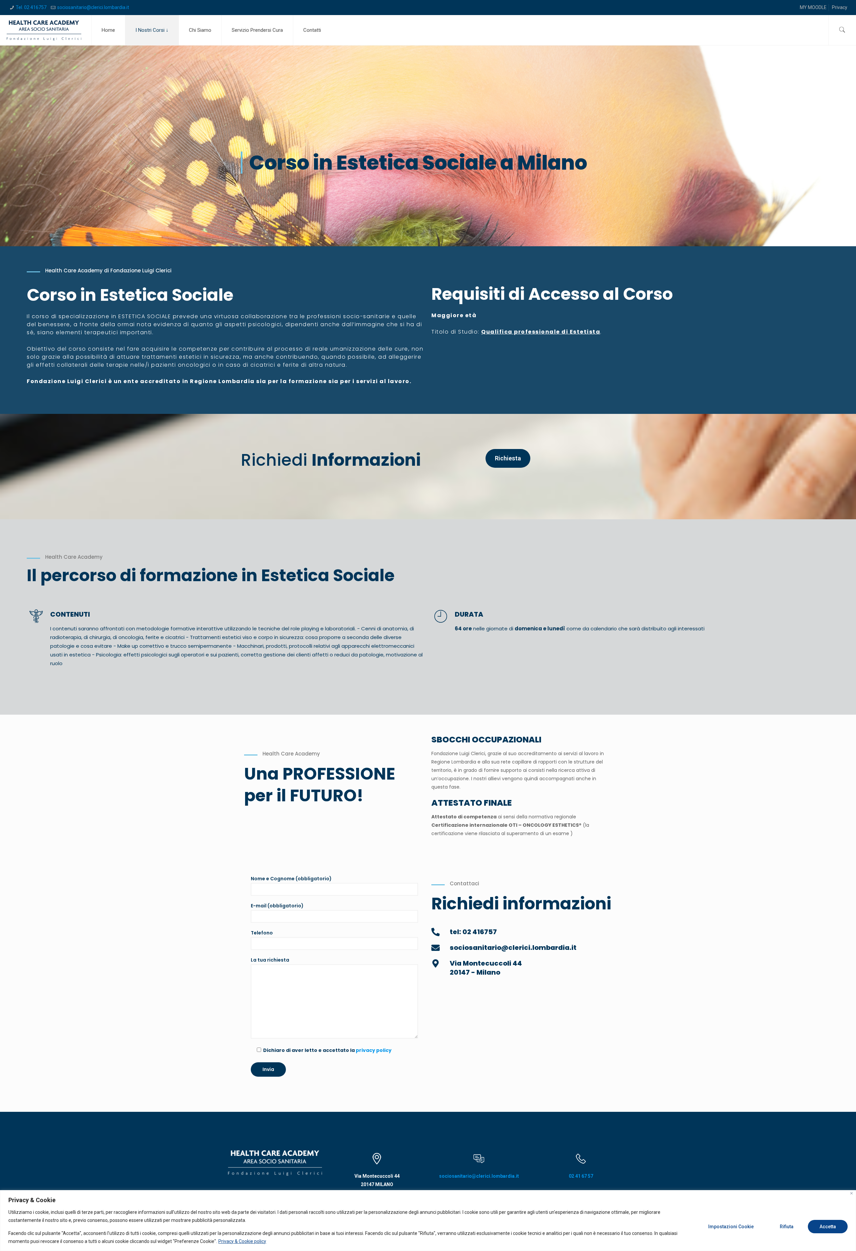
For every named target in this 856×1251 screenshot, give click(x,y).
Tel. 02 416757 (31, 7)
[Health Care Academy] (44, 30)
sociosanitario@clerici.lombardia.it (93, 7)
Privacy (839, 7)
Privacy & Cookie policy (242, 1241)
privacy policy (374, 1050)
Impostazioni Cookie (731, 1226)
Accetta (828, 1226)
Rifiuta (786, 1226)
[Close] (851, 1193)
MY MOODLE (813, 7)
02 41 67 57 (581, 1176)
